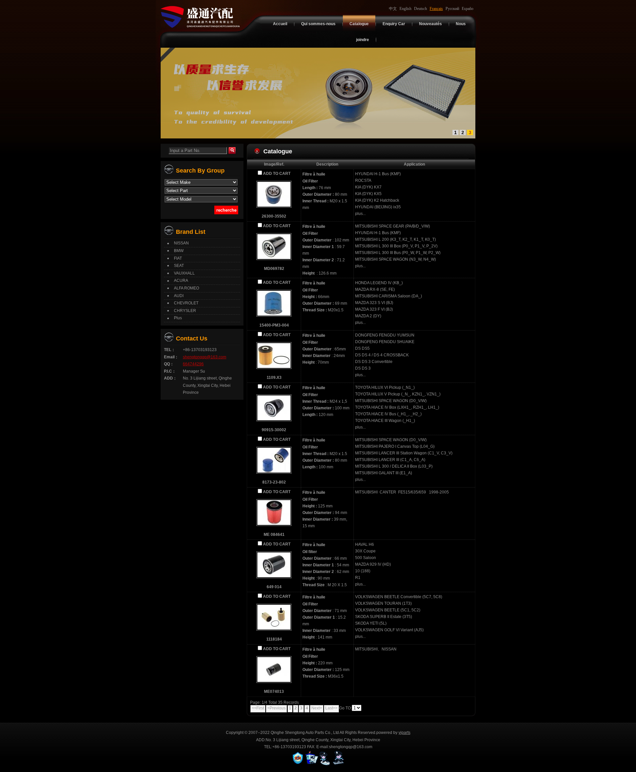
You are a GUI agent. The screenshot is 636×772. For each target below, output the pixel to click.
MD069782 (274, 268)
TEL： (169, 349)
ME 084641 (274, 534)
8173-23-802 (274, 482)
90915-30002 (274, 430)
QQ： (169, 364)
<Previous (276, 708)
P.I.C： (170, 371)
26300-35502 (274, 216)
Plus (178, 318)
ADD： (170, 378)
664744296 (193, 364)
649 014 (274, 587)
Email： (171, 357)
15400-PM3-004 (274, 325)
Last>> (331, 708)
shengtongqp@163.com (204, 357)
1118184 (274, 639)
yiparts (404, 732)
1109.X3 (274, 377)
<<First (258, 708)
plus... (360, 213)
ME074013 (274, 691)
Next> (316, 708)
